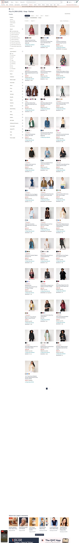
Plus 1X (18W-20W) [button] (34, 17)
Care (11, 111)
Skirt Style (12, 120)
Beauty (43, 4)
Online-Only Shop (24, 4)
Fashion (39, 4)
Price (11, 88)
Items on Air (22, 2)
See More (11, 48)
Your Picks (3, 4)
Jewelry (47, 4)
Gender (11, 105)
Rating (11, 114)
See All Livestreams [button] (39, 534)
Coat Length (12, 126)
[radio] (25, 37)
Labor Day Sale (17, 4)
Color (11, 91)
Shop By (11, 97)
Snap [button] (40, 17)
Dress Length (12, 137)
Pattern (11, 117)
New (7, 4)
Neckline (11, 102)
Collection (12, 76)
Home (58, 4)
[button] (67, 2)
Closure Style (13, 51)
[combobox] (43, 2)
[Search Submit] (61, 2)
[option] (39, 6)
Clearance (30, 4)
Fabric (11, 85)
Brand (11, 73)
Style (11, 134)
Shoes (51, 4)
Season (11, 100)
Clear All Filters (67, 13)
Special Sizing (12, 108)
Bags (55, 4)
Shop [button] (12, 2)
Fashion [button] (27, 17)
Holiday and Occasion (14, 123)
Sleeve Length (12, 79)
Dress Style (12, 82)
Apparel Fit (12, 129)
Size (11, 29)
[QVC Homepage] (9, 9)
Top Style (12, 94)
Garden (35, 4)
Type (11, 131)
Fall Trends (11, 4)
